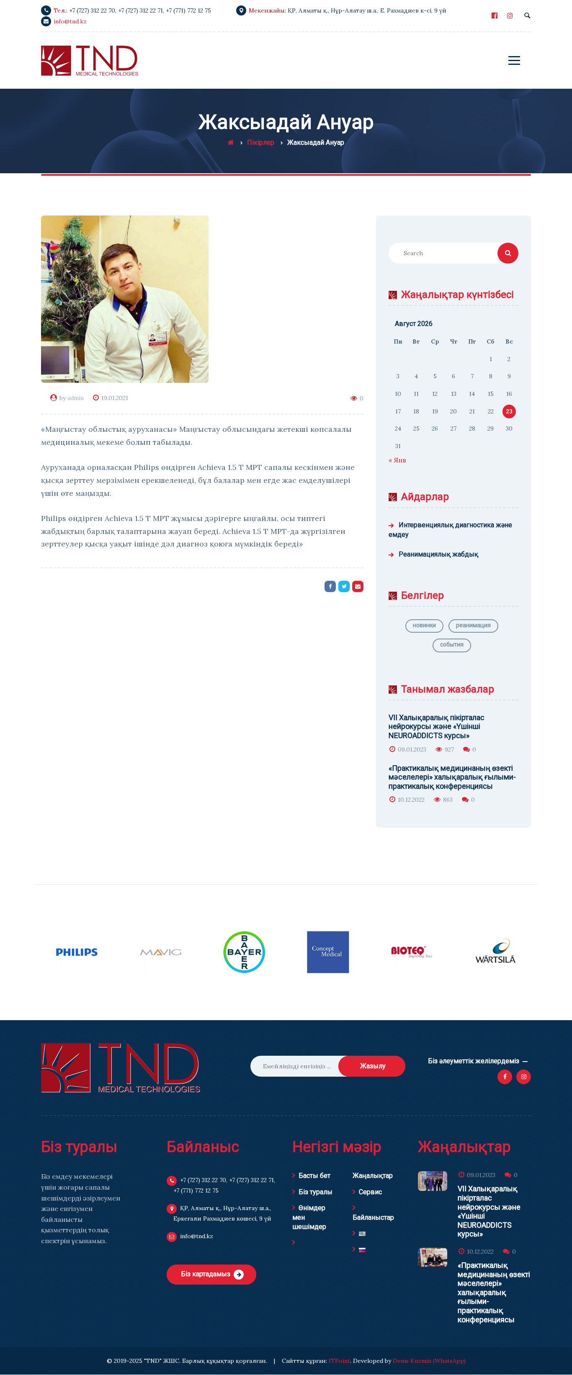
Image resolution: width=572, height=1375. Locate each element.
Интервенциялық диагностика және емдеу (450, 530)
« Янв (397, 460)
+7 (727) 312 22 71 (140, 10)
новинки (424, 625)
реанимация (473, 625)
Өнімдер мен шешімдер (309, 1217)
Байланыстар (373, 1217)
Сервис (370, 1192)
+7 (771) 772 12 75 (188, 10)
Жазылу (373, 1066)
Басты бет (314, 1176)
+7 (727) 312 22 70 (92, 10)
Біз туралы (315, 1192)
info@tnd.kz (70, 21)
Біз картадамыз (205, 1274)
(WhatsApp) (449, 1361)
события (452, 644)
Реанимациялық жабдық (438, 554)
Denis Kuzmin (412, 1361)
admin (75, 398)
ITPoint (339, 1361)
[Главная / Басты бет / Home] (231, 142)
